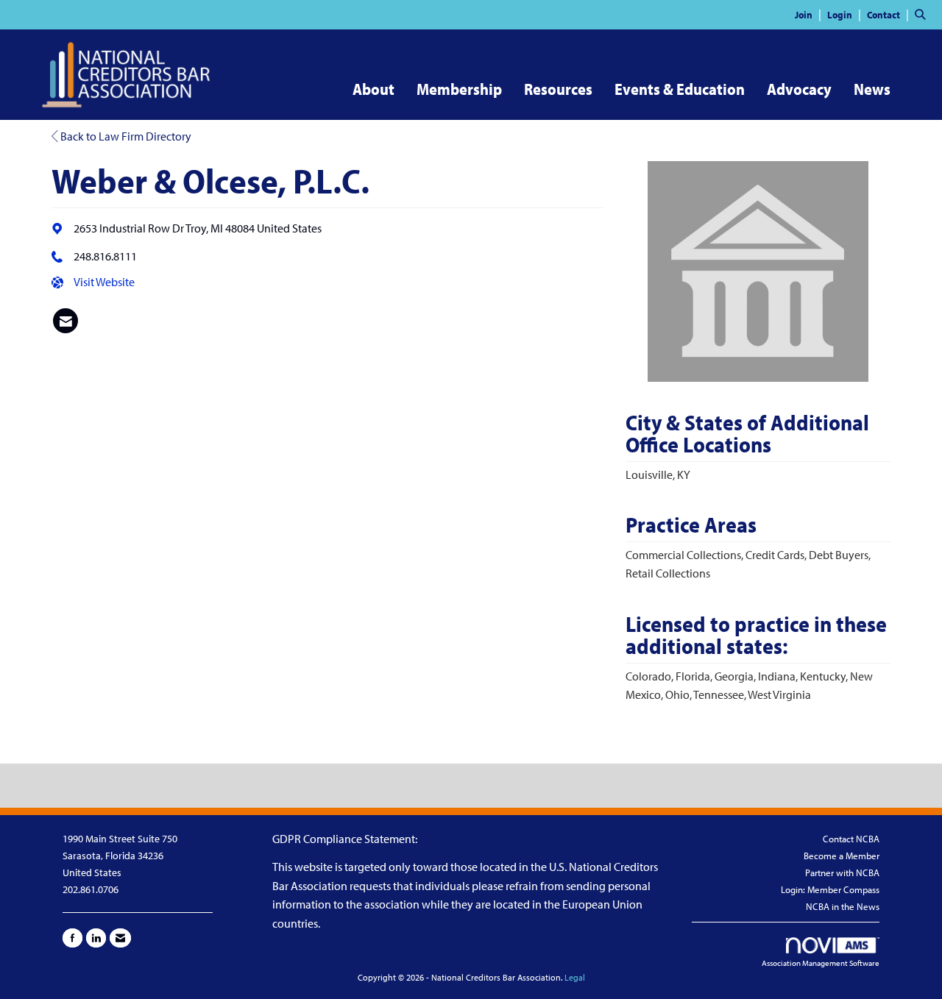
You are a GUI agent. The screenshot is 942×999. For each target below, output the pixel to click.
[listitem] (810, 14)
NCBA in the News (842, 906)
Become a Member (841, 855)
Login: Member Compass (830, 889)
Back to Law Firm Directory (124, 136)
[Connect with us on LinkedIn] (96, 938)
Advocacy (799, 89)
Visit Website (104, 281)
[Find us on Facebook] (72, 938)
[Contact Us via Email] (120, 938)
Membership (459, 89)
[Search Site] (923, 14)
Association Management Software (820, 963)
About (373, 89)
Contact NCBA (851, 839)
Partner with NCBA (842, 872)
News (872, 89)
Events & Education (680, 89)
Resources (558, 89)
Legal (574, 977)
